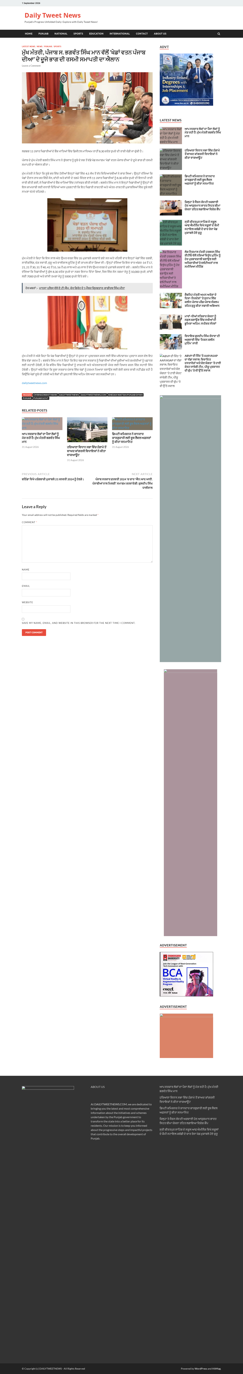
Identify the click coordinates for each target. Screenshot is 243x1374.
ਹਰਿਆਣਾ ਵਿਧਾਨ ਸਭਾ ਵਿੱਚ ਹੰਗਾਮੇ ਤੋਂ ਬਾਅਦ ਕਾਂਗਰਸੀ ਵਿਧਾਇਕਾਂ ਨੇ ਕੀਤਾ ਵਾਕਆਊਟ (86, 451)
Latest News (28, 46)
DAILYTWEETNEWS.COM (110, 1104)
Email (26, 586)
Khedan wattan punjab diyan (125, 394)
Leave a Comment (31, 65)
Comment (29, 522)
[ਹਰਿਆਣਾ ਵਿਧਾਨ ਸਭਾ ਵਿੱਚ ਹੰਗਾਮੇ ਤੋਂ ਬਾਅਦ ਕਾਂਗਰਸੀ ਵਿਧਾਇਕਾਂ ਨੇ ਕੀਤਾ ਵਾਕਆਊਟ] (87, 443)
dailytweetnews (69, 394)
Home (28, 33)
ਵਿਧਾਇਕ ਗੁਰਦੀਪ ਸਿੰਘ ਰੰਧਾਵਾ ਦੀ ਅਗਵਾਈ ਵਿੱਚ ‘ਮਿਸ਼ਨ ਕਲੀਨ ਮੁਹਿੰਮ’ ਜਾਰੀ (202, 339)
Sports (78, 33)
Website (27, 602)
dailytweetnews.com (34, 383)
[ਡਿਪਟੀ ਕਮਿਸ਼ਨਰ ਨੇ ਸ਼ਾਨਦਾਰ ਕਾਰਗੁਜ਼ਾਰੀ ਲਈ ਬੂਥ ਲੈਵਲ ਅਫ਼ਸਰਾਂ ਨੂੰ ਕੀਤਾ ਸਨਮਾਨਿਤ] (132, 428)
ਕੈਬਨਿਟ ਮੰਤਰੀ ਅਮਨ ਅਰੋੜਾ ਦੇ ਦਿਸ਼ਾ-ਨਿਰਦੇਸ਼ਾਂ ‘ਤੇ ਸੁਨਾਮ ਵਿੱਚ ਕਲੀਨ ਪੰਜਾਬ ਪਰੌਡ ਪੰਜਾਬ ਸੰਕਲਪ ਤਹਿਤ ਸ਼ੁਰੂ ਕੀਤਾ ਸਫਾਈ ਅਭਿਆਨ (202, 300)
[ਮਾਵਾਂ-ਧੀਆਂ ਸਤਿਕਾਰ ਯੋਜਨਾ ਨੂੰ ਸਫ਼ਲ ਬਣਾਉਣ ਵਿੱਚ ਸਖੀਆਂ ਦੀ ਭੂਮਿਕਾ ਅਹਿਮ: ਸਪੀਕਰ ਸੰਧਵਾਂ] (171, 316)
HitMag (216, 1368)
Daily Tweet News (53, 15)
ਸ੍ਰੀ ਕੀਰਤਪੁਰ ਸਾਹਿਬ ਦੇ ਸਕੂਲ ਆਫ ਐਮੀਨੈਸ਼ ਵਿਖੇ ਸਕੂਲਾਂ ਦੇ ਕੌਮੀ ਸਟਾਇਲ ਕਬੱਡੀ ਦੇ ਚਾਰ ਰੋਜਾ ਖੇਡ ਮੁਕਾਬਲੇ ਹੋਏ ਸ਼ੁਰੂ (202, 227)
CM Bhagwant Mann (45, 394)
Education (96, 33)
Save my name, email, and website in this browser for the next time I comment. (78, 623)
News (39, 46)
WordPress (201, 1368)
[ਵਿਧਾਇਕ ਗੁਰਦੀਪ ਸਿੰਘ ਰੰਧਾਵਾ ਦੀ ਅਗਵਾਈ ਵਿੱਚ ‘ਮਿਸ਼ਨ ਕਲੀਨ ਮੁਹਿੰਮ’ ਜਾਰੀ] (171, 336)
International (120, 33)
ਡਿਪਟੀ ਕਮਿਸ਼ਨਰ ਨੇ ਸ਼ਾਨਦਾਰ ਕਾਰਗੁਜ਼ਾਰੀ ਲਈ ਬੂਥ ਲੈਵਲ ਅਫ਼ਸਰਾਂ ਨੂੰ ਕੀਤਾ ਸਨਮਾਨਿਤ (131, 438)
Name (26, 569)
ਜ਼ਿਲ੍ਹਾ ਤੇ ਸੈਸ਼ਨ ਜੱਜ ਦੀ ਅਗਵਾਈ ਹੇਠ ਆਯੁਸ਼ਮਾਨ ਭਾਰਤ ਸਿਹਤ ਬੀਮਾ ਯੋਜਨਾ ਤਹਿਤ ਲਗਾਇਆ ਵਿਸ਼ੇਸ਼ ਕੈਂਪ (202, 205)
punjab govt (40, 398)
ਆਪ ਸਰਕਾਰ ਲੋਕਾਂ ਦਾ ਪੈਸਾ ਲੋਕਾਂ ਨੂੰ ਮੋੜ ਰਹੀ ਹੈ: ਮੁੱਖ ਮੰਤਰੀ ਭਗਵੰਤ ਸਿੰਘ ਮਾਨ (41, 438)
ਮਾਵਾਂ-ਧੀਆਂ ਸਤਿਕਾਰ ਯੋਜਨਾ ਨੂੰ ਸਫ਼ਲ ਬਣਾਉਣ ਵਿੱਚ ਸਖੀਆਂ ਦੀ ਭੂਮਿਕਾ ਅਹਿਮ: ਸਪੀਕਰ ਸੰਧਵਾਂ (200, 319)
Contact (142, 33)
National (60, 33)
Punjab (43, 33)
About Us (160, 33)
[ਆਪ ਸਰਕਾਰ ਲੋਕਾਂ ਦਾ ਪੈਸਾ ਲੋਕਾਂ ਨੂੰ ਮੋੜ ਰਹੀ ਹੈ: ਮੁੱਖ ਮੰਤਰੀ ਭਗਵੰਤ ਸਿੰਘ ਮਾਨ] (42, 428)
